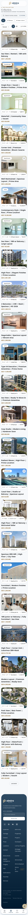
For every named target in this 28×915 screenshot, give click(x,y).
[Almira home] (14, 3)
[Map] (16, 26)
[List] (13, 26)
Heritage (5, 833)
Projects (17, 838)
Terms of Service (17, 898)
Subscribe (14, 818)
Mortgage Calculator (18, 850)
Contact (5, 850)
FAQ (4, 868)
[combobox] (5, 27)
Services (5, 881)
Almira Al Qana (19, 869)
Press (4, 842)
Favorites (5, 877)
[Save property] (24, 33)
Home (4, 912)
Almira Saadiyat (19, 864)
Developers (18, 842)
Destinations (6, 873)
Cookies (5, 902)
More (23, 912)
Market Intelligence (6, 860)
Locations (6, 846)
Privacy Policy (7, 898)
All (3, 20)
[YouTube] (12, 824)
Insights (5, 864)
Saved (17, 912)
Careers (5, 838)
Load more (14, 783)
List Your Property (20, 846)
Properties (11, 912)
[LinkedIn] (16, 824)
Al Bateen (10, 20)
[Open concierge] (24, 906)
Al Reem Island (20, 20)
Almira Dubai (18, 860)
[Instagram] (4, 824)
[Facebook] (8, 824)
